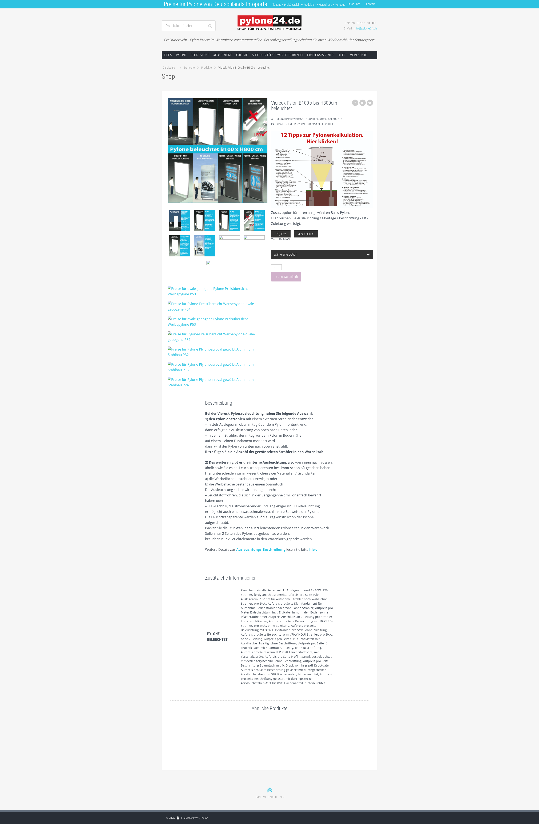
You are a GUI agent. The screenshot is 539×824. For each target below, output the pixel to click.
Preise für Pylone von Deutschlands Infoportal (216, 4)
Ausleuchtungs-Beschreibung (261, 549)
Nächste (369, 740)
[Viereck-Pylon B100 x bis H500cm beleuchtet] (306, 735)
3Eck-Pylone (200, 55)
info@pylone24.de (365, 28)
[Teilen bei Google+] (362, 103)
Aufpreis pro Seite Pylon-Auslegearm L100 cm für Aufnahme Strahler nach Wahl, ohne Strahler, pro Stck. (284, 599)
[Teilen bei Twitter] (370, 103)
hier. (313, 549)
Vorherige (170, 740)
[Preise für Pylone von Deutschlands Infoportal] (269, 20)
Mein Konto (358, 55)
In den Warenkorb (286, 277)
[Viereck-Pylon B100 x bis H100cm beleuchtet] (267, 735)
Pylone (181, 55)
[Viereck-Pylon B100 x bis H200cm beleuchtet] (189, 735)
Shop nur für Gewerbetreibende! (277, 55)
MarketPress (192, 818)
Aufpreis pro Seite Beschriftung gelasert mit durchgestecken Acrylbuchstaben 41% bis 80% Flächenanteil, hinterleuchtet (286, 678)
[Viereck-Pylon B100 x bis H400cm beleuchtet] (228, 735)
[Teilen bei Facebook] (355, 103)
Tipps (168, 55)
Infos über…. (355, 4)
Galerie (242, 55)
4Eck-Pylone (222, 55)
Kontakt (370, 4)
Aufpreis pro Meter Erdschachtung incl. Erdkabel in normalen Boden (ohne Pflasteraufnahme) (287, 612)
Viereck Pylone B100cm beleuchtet (309, 124)
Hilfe (342, 55)
